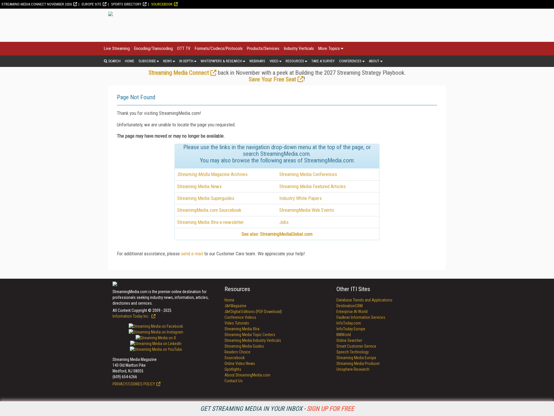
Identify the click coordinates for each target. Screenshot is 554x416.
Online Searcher (349, 340)
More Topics (329, 48)
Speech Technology (352, 352)
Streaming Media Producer (358, 363)
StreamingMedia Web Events (306, 210)
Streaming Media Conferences (308, 174)
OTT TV (183, 48)
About (374, 61)
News (167, 61)
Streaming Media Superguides (205, 198)
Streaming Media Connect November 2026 (36, 4)
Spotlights (232, 369)
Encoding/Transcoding (153, 48)
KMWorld (343, 334)
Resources (295, 61)
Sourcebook (162, 4)
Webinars (257, 61)
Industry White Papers (300, 198)
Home (129, 61)
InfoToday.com (348, 323)
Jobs (284, 222)
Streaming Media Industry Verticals (252, 340)
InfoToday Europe (350, 329)
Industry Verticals (299, 48)
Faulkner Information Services (360, 317)
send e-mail (192, 253)
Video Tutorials (236, 323)
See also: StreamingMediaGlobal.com (277, 234)
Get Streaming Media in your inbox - (277, 408)
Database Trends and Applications (364, 300)
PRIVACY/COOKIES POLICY (134, 384)
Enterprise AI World (352, 311)
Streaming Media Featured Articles (312, 186)
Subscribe (147, 61)
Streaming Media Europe (356, 357)
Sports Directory (126, 4)
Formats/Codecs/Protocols (219, 48)
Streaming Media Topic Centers (249, 334)
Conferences (350, 61)
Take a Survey (323, 61)
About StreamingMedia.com (247, 375)
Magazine (235, 305)
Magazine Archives (212, 174)
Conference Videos (240, 317)
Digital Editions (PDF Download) (253, 311)
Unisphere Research (352, 369)
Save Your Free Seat (272, 79)
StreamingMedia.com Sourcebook (209, 210)
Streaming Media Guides (244, 346)
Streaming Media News (199, 186)
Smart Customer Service (356, 346)
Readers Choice (237, 352)
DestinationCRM (349, 305)
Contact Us (233, 380)
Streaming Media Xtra (241, 329)
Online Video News (239, 363)
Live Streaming (117, 48)
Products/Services (263, 48)
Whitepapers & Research (221, 61)
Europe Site (91, 4)
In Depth (186, 61)
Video (273, 61)
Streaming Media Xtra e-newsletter (210, 222)
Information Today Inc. (131, 316)
